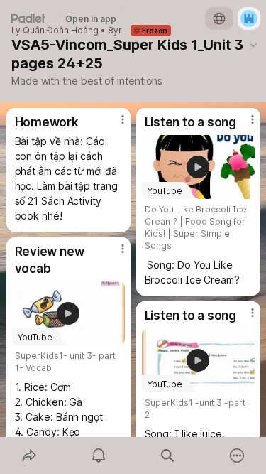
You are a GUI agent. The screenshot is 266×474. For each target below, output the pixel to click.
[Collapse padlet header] (253, 45)
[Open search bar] (168, 455)
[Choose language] (219, 18)
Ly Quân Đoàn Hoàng (55, 31)
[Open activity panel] (98, 455)
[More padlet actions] (237, 455)
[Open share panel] (29, 455)
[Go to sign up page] (249, 18)
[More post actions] (113, 125)
